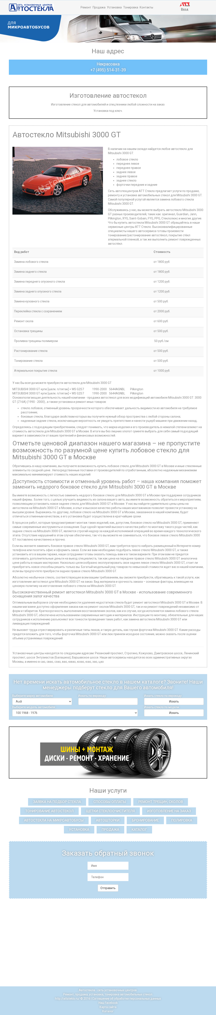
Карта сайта (108, 1007)
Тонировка (130, 7)
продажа (110, 829)
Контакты (146, 7)
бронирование (145, 820)
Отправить (108, 888)
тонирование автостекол (49, 811)
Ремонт (86, 7)
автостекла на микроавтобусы (54, 820)
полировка (181, 820)
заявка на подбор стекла (57, 802)
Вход (184, 9)
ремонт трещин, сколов (160, 802)
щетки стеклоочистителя (110, 811)
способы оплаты (109, 802)
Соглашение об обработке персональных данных (126, 998)
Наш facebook (108, 1002)
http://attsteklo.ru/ (67, 998)
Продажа (99, 7)
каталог (139, 829)
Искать (174, 701)
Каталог (108, 1011)
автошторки (107, 820)
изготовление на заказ (169, 811)
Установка (114, 7)
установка (79, 829)
